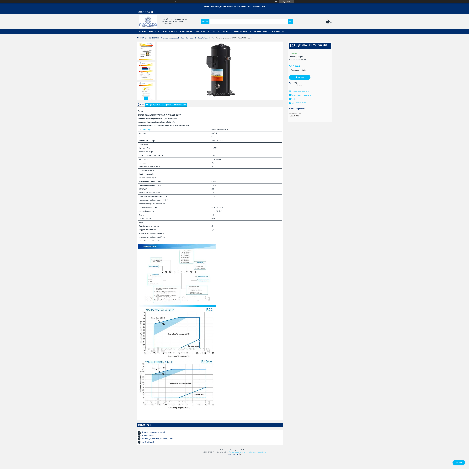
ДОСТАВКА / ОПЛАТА (261, 32)
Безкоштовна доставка (300, 91)
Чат (460, 463)
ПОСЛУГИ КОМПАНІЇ (169, 32)
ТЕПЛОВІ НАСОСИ (202, 32)
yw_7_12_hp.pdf (148, 442)
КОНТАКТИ (276, 32)
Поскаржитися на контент (237, 452)
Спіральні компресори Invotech (172, 38)
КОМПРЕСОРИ (154, 38)
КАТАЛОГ (152, 32)
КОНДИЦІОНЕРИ (186, 32)
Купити (301, 77)
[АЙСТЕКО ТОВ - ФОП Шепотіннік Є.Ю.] (148, 21)
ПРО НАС (225, 32)
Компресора (146, 129)
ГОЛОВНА (142, 32)
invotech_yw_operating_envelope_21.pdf (157, 439)
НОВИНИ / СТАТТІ (240, 32)
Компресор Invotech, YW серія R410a (200, 38)
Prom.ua (246, 450)
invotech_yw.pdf (148, 435)
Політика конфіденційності (257, 452)
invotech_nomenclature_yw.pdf (153, 432)
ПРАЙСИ (216, 32)
